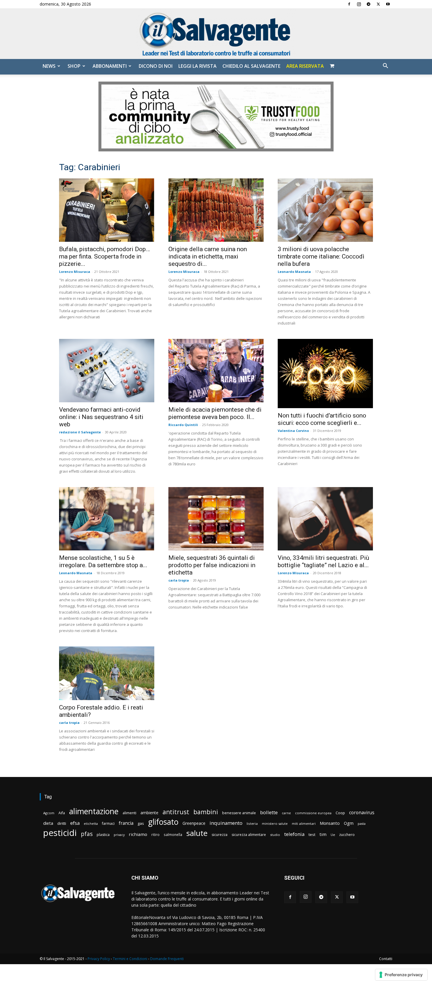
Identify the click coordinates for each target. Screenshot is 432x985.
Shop (74, 66)
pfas (87, 834)
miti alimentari (304, 823)
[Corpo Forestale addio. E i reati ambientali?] (106, 673)
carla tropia (178, 580)
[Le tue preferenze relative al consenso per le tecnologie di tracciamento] (401, 974)
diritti (61, 823)
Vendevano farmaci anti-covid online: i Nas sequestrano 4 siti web (101, 417)
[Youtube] (388, 4)
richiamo (138, 834)
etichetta (91, 823)
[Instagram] (358, 4)
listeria (252, 823)
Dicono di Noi (156, 66)
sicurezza (219, 834)
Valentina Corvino (293, 430)
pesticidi (60, 833)
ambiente (149, 812)
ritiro (155, 834)
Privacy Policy (99, 958)
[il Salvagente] (216, 34)
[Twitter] (378, 4)
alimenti (129, 812)
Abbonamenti (110, 66)
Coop (340, 812)
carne (286, 813)
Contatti (385, 958)
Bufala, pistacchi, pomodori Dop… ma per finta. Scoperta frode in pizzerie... (104, 256)
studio (275, 834)
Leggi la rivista (197, 66)
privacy (119, 834)
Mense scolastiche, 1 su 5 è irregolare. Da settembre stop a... (103, 561)
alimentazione (93, 811)
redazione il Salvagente (80, 432)
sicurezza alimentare (249, 834)
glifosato (163, 822)
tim (322, 834)
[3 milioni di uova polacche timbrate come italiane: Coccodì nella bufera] (325, 210)
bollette (269, 812)
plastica (103, 834)
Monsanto (330, 823)
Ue (333, 834)
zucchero (347, 834)
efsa (75, 823)
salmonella (173, 834)
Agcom (48, 813)
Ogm (349, 823)
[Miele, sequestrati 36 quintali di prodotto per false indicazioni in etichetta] (216, 518)
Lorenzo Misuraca (74, 271)
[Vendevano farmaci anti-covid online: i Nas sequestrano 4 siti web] (106, 370)
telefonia (294, 834)
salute (196, 833)
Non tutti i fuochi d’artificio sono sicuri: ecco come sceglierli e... (322, 419)
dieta (48, 823)
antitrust (176, 812)
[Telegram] (368, 4)
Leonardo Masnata (294, 271)
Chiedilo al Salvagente (251, 66)
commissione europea (313, 813)
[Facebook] (349, 4)
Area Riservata (305, 66)
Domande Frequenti (167, 958)
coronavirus (361, 813)
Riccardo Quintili (183, 425)
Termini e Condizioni (130, 958)
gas (141, 823)
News (49, 66)
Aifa (61, 812)
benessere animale (239, 812)
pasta (362, 824)
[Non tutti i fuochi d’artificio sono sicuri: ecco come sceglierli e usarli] (325, 373)
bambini (205, 812)
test (312, 834)
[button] (385, 66)
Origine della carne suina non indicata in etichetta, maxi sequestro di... (207, 256)
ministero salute (275, 823)
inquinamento (226, 823)
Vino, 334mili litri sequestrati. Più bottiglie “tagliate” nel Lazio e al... (323, 561)
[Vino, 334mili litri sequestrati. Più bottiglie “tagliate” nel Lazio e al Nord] (325, 518)
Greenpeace (193, 823)
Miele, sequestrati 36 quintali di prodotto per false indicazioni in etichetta (211, 565)
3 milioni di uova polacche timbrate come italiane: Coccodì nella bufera (321, 256)
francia (126, 823)
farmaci (108, 823)
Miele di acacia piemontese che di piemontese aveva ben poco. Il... (215, 413)
